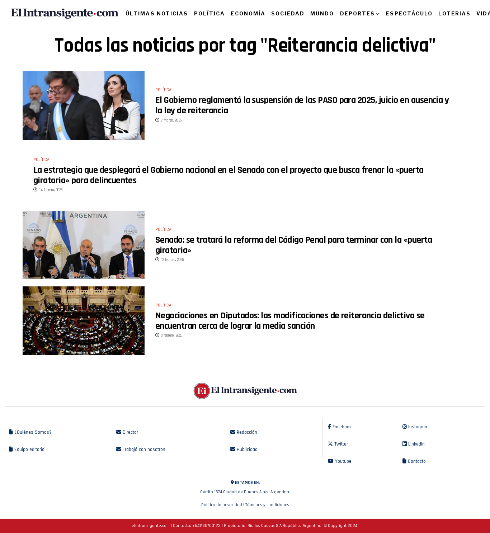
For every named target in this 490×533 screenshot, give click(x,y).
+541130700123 (206, 525)
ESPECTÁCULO (409, 13)
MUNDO (322, 13)
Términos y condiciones (267, 505)
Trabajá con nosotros (143, 449)
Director (129, 432)
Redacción (246, 432)
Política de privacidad (221, 505)
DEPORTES (357, 13)
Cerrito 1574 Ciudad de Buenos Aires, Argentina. (245, 487)
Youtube (343, 461)
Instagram (418, 427)
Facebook (341, 427)
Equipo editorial (29, 449)
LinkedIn (416, 444)
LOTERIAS (454, 13)
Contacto (416, 461)
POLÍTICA (209, 13)
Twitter (340, 444)
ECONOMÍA (248, 13)
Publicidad (246, 449)
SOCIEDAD (288, 13)
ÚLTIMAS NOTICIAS (157, 13)
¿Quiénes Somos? (32, 432)
